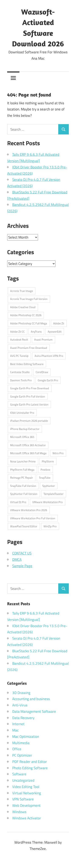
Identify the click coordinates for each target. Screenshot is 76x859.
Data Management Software (34, 711)
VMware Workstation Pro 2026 (28, 510)
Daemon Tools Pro (21, 380)
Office (16, 749)
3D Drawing (21, 692)
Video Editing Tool (25, 786)
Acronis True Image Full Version (29, 299)
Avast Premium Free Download (28, 348)
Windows (19, 812)
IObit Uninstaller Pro (22, 413)
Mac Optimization (25, 736)
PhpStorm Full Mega (22, 469)
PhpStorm (48, 461)
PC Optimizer (22, 755)
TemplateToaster (53, 494)
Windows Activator (26, 818)
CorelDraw (42, 372)
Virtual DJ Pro (18, 502)
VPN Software (23, 799)
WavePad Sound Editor (23, 526)
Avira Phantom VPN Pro (49, 356)
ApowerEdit (55, 331)
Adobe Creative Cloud (22, 307)
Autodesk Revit (19, 339)
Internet (18, 724)
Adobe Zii (58, 323)
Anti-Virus (19, 705)
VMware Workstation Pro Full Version (32, 518)
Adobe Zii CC (17, 331)
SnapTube (44, 477)
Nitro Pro (58, 453)
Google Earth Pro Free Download (29, 388)
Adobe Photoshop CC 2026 (25, 315)
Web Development (26, 805)
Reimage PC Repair (21, 477)
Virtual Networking (26, 793)
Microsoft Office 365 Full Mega (28, 453)
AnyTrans (36, 331)
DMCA (17, 559)
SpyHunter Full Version (23, 494)
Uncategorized (23, 780)
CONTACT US (21, 553)
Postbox (45, 469)
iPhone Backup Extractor (24, 429)
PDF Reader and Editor (29, 761)
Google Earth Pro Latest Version (29, 404)
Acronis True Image (21, 291)
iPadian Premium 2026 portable (29, 421)
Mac (15, 730)
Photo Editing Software (30, 768)
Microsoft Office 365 (22, 437)
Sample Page (22, 566)
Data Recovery (23, 718)
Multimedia (21, 743)
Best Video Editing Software (26, 364)
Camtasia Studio (20, 372)
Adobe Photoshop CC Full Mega (28, 323)
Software (19, 774)
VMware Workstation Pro (47, 502)
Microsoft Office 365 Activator (28, 445)
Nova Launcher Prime (23, 461)
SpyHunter (48, 486)
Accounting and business (31, 699)
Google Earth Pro (48, 380)
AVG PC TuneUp (19, 356)
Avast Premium (43, 339)
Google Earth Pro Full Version (27, 396)
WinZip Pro (50, 526)
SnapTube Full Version (23, 486)
